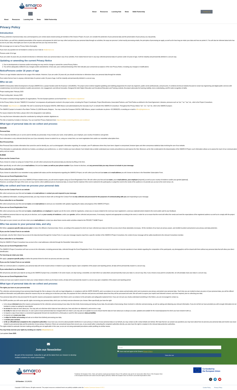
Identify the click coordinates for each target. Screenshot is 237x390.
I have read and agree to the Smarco (136, 351)
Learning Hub (28, 19)
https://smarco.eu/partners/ (75, 98)
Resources (16, 19)
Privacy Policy (148, 351)
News (39, 19)
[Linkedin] (215, 379)
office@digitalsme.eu (143, 109)
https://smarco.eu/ (14, 106)
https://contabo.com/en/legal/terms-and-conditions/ (73, 120)
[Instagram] (210, 379)
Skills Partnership (50, 19)
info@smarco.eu (48, 50)
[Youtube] (219, 379)
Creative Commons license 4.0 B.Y (94, 387)
